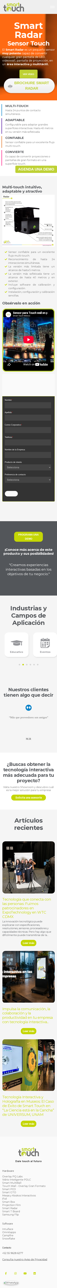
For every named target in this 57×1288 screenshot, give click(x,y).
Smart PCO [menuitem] (9, 1189)
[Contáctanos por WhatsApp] (11, 1282)
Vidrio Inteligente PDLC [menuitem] (16, 1179)
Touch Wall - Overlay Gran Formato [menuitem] (24, 1186)
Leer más (28, 943)
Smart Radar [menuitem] (10, 1208)
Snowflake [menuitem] (8, 1238)
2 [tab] (23, 664)
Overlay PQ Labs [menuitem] (12, 1176)
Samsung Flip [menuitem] (10, 1214)
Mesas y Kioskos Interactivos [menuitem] (19, 1195)
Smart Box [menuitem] (8, 1201)
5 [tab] (34, 664)
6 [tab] (37, 664)
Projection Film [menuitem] (11, 1205)
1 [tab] (19, 664)
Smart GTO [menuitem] (9, 1192)
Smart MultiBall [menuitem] (11, 1182)
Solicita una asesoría (28, 797)
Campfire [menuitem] (7, 1235)
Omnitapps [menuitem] (9, 1232)
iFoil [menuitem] (4, 1198)
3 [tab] (27, 664)
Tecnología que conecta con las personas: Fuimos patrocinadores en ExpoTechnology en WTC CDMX (26, 908)
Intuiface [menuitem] (7, 1229)
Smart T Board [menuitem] (11, 1211)
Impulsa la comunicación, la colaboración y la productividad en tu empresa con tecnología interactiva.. (27, 1015)
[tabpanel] (14, 644)
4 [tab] (30, 664)
